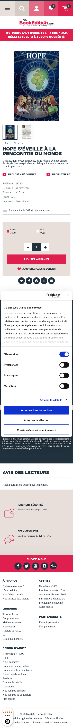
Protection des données (17, 722)
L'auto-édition (10, 590)
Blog (5, 657)
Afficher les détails (51, 399)
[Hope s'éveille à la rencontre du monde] (36, 120)
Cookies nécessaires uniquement (36, 430)
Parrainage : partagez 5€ (52, 598)
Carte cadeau (46, 606)
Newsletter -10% (48, 586)
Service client (28, 531)
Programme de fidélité (51, 602)
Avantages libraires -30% (52, 594)
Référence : (9, 183)
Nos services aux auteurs (16, 598)
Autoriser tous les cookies (36, 410)
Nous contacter (11, 662)
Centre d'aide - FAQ (13, 653)
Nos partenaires (47, 626)
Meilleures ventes (12, 622)
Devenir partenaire (49, 622)
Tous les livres (10, 614)
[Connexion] (36, 11)
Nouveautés (9, 626)
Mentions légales (54, 718)
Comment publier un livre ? (17, 666)
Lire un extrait (61, 174)
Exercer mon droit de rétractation (50, 722)
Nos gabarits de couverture (17, 694)
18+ (5, 634)
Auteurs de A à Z (12, 630)
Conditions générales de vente (26, 718)
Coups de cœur (11, 618)
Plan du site (9, 698)
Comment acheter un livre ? (17, 670)
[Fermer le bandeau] (68, 295)
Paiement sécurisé (30, 505)
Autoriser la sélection (36, 420)
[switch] (64, 365)
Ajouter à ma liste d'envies (39, 269)
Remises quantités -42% (52, 590)
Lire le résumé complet (22, 174)
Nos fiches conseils (13, 594)
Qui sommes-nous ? (13, 586)
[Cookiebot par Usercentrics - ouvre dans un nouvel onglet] (45, 295)
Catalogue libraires (13, 638)
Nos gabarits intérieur (14, 690)
